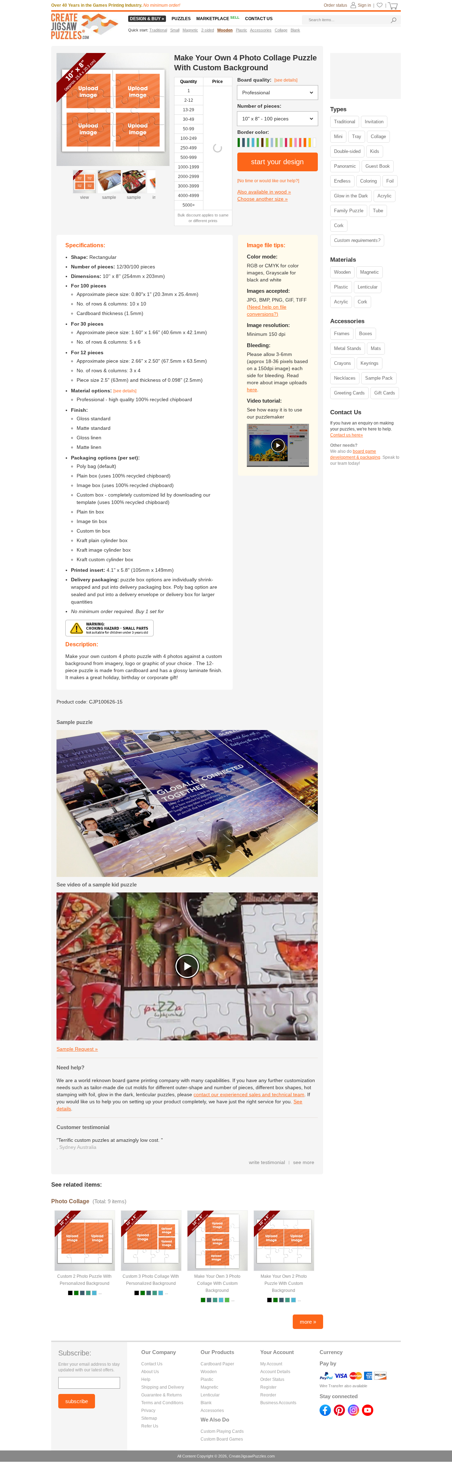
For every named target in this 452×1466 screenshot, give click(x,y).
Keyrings (370, 363)
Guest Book (377, 166)
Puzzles (181, 18)
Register (268, 1387)
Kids (374, 151)
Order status (335, 5)
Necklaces (345, 378)
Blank (206, 1402)
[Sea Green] (248, 142)
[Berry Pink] (286, 142)
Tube (378, 210)
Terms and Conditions (162, 1402)
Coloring (368, 181)
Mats (376, 348)
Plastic (341, 287)
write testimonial (267, 1162)
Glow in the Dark (351, 195)
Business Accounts (278, 1402)
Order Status (272, 1379)
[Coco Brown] (262, 142)
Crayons (342, 363)
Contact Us (151, 1363)
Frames (342, 333)
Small (174, 30)
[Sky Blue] (271, 142)
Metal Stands (347, 348)
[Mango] (290, 142)
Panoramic (345, 166)
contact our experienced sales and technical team (249, 1094)
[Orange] (304, 142)
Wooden (342, 272)
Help (145, 1379)
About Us (150, 1371)
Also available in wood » (264, 192)
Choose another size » (262, 199)
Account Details (275, 1371)
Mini (338, 136)
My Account (271, 1363)
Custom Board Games (222, 1439)
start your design (277, 162)
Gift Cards (384, 393)
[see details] (285, 80)
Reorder (268, 1395)
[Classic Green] (238, 142)
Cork (339, 225)
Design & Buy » (147, 18)
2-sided (207, 30)
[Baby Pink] (295, 142)
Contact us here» (346, 435)
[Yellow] (309, 142)
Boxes (365, 333)
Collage (378, 136)
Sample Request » (77, 1049)
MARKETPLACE (217, 18)
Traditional (344, 121)
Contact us (259, 18)
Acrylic (384, 195)
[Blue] (243, 142)
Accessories (212, 1410)
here (252, 389)
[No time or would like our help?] (268, 180)
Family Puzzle (348, 210)
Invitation (374, 121)
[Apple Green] (267, 142)
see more (303, 1162)
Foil (390, 181)
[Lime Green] (276, 142)
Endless (342, 181)
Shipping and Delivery (162, 1387)
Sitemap (149, 1418)
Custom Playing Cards (222, 1431)
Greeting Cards (349, 393)
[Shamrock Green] (257, 142)
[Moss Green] (281, 142)
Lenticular (367, 287)
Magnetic (369, 272)
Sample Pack (379, 378)
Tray (356, 136)
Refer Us (149, 1426)
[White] (314, 142)
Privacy (148, 1410)
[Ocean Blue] (252, 142)
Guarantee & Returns (161, 1395)
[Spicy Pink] (300, 142)
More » (308, 1322)
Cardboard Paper (217, 1363)
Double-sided (347, 151)
